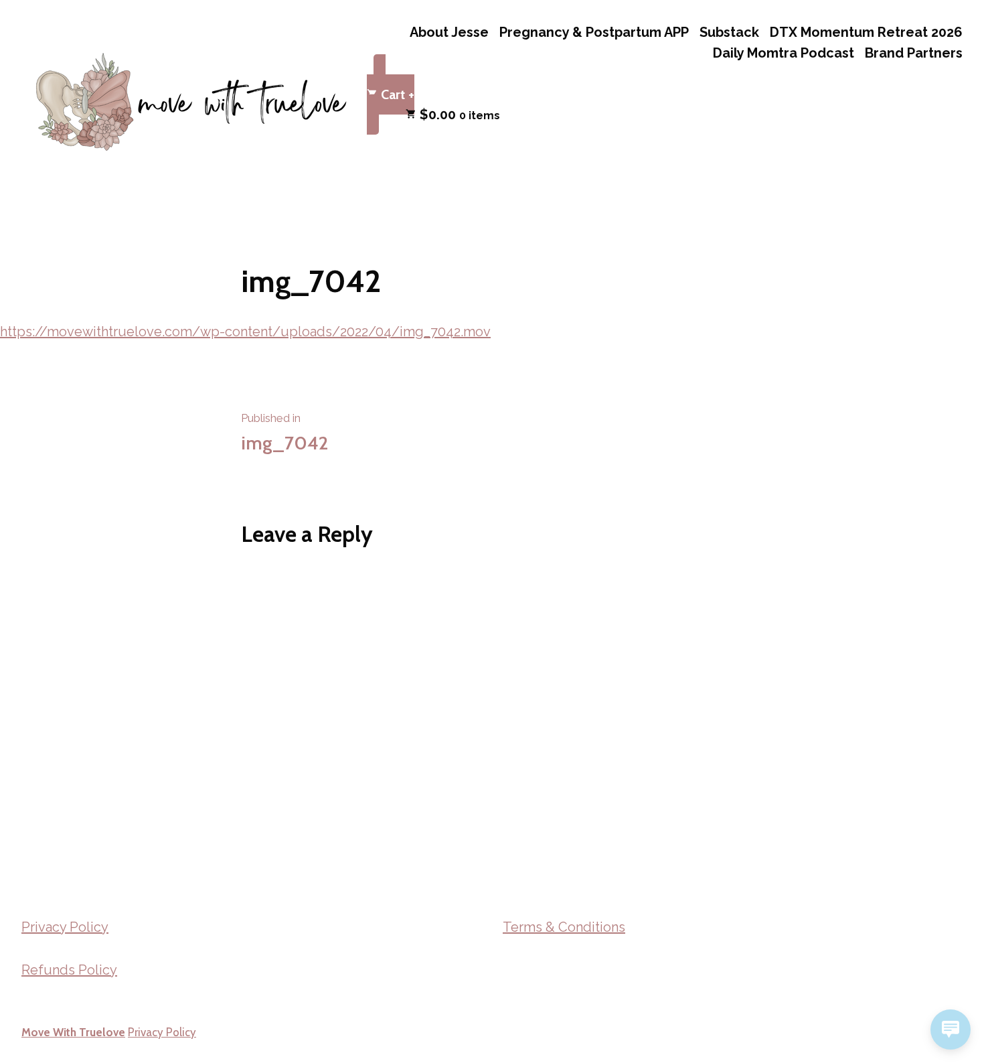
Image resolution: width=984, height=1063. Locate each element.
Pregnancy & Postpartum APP (594, 32)
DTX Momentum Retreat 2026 (866, 32)
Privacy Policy (64, 927)
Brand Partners (914, 53)
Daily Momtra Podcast (783, 53)
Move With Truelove (73, 1032)
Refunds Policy (69, 970)
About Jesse (449, 32)
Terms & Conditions (564, 927)
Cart (396, 92)
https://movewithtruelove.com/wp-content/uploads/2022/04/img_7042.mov (245, 332)
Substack (729, 32)
